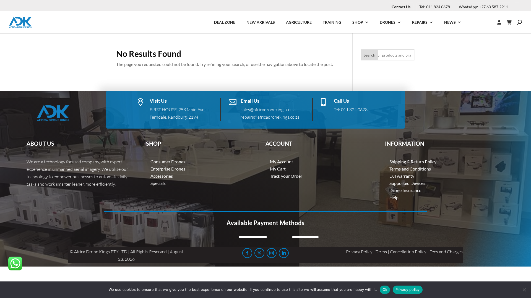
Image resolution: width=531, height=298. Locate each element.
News (450, 22)
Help (394, 197)
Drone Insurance (405, 190)
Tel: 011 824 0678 (434, 6)
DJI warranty (401, 176)
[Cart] (512, 22)
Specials (158, 183)
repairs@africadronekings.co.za (270, 117)
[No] (524, 289)
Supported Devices (407, 183)
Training (332, 22)
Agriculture (299, 22)
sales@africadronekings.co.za (268, 109)
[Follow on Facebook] (247, 253)
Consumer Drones (167, 161)
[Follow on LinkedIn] (284, 253)
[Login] (488, 22)
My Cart (278, 168)
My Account (281, 161)
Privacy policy (407, 289)
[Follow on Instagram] (272, 253)
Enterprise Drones (167, 168)
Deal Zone (224, 22)
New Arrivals (260, 22)
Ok (384, 289)
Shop (357, 22)
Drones (387, 22)
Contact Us (401, 6)
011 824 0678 (354, 109)
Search (369, 55)
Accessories (161, 176)
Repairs (420, 22)
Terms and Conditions (410, 168)
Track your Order (286, 176)
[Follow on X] (259, 253)
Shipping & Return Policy (412, 161)
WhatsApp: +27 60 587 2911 (483, 6)
